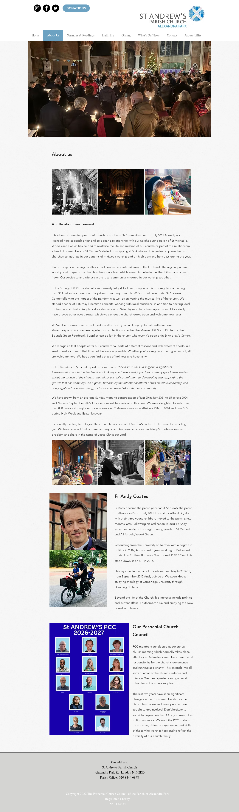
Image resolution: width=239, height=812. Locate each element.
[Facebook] (46, 8)
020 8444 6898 (129, 777)
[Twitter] (55, 8)
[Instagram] (37, 8)
